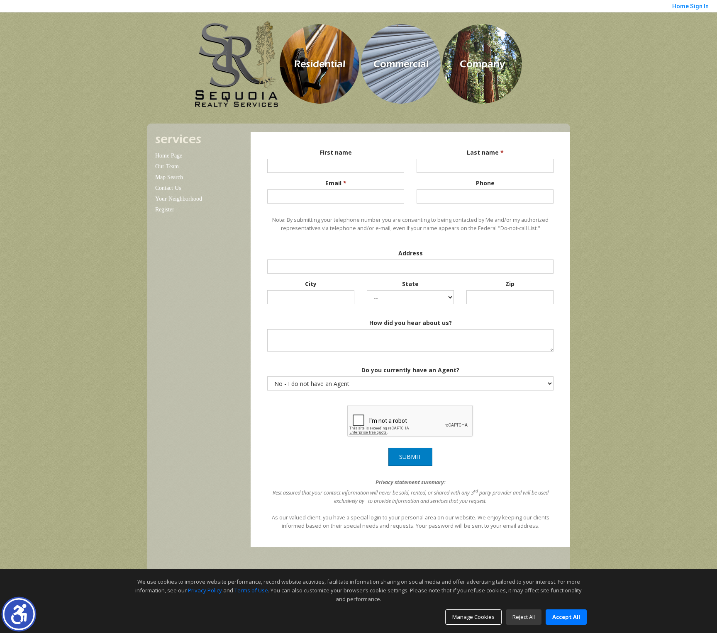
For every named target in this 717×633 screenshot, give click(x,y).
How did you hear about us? (410, 323)
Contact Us (168, 188)
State (410, 284)
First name (336, 152)
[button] (19, 614)
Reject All (523, 617)
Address (410, 253)
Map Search (169, 177)
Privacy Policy (205, 590)
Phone (485, 183)
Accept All (566, 617)
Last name (485, 152)
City (311, 284)
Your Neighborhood (178, 199)
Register (164, 209)
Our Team (167, 166)
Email (335, 183)
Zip (510, 284)
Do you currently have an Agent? (410, 370)
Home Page (168, 156)
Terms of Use (251, 590)
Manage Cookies (473, 617)
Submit (410, 457)
